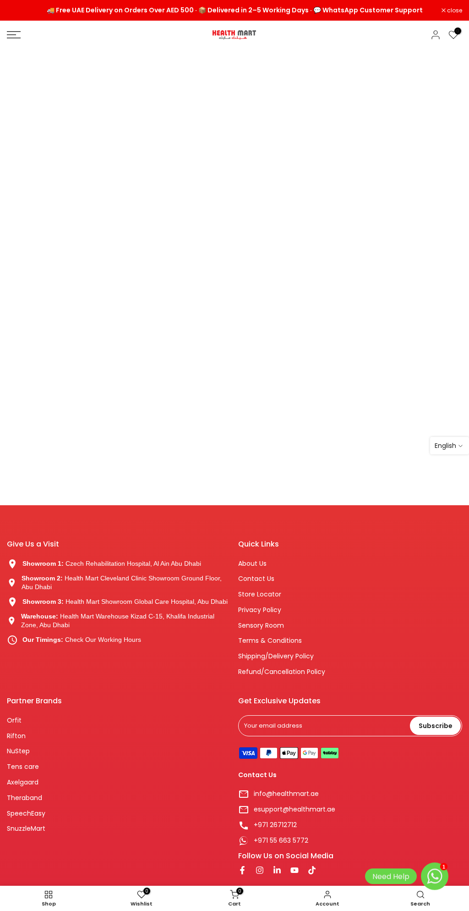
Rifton (16, 736)
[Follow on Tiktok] (312, 871)
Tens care (23, 766)
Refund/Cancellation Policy (281, 672)
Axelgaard (22, 782)
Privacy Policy (259, 610)
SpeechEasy (26, 813)
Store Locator (259, 594)
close (19, 10)
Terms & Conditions (270, 640)
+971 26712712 (275, 825)
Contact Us (256, 578)
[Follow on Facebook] (242, 871)
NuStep (18, 751)
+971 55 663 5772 (281, 840)
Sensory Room (261, 625)
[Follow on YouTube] (294, 871)
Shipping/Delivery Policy (276, 656)
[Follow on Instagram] (260, 871)
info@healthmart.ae (286, 794)
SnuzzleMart (26, 828)
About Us (252, 563)
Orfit (14, 720)
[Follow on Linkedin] (277, 871)
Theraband (24, 798)
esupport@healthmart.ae (294, 809)
